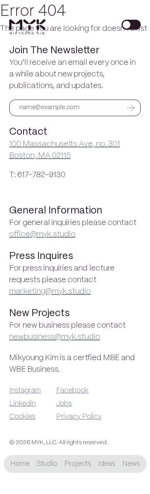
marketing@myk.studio (50, 291)
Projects (77, 463)
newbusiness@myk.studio (54, 337)
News (131, 463)
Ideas (106, 463)
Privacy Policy (79, 416)
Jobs (64, 403)
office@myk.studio (42, 234)
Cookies (22, 416)
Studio (47, 463)
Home (20, 463)
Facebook (72, 390)
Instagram (25, 390)
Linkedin (22, 403)
